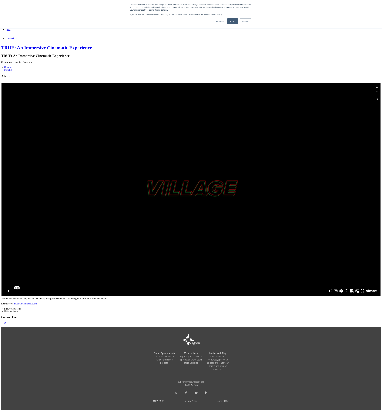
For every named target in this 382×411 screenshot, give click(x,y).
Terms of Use (222, 401)
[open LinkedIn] (206, 393)
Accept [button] (232, 21)
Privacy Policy (190, 401)
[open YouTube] (196, 393)
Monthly (8, 70)
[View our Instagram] (5, 323)
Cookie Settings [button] (219, 21)
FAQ (9, 29)
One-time (8, 67)
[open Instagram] (176, 393)
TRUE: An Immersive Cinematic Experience (46, 47)
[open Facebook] (186, 393)
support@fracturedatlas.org (191, 382)
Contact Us (12, 38)
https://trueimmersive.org (25, 303)
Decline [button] (245, 21)
